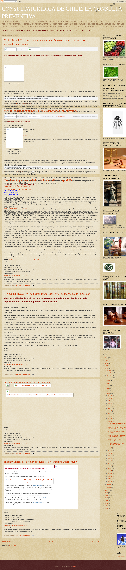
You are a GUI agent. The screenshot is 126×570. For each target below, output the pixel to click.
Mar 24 (110, 411)
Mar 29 (110, 400)
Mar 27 (110, 405)
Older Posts (95, 541)
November (109, 373)
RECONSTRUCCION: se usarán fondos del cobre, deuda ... (116, 436)
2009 (106, 490)
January (109, 487)
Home (51, 541)
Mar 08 (110, 468)
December (109, 370)
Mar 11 (110, 460)
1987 (106, 508)
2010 (106, 368)
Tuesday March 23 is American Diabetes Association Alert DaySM (41, 461)
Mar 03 (110, 476)
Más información (61, 49)
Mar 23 (110, 413)
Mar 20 (110, 421)
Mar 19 (110, 448)
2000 (106, 505)
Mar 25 (110, 408)
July (108, 383)
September (110, 378)
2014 (106, 358)
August (109, 380)
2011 (106, 365)
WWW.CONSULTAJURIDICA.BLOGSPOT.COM (15, 275)
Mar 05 (110, 473)
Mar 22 (110, 416)
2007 (106, 495)
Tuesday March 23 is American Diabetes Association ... (116, 444)
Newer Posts (6, 541)
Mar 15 (110, 453)
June (108, 385)
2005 (106, 500)
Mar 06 (110, 471)
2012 (106, 363)
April (108, 391)
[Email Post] (33, 103)
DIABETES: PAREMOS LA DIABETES (27, 382)
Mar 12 (110, 458)
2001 (106, 503)
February (109, 484)
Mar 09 (110, 466)
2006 (106, 498)
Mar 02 (110, 478)
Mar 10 (110, 463)
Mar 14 (110, 455)
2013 (106, 360)
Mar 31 (110, 395)
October (109, 375)
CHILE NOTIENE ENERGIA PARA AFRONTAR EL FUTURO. (40, 111)
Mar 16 (110, 450)
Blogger (74, 566)
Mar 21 (110, 418)
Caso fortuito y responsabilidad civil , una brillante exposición (38, 180)
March (108, 393)
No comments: (26, 285)
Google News (120, 556)
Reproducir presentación (21, 49)
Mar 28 (110, 403)
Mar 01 (110, 481)
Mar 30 (110, 398)
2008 (106, 493)
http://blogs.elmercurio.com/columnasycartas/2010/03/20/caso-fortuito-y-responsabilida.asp (33, 260)
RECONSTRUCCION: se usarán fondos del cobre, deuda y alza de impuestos (47, 293)
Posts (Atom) (12, 545)
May (108, 388)
